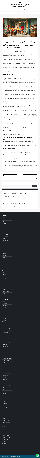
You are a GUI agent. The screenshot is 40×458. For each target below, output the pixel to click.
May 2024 (4, 274)
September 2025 (5, 240)
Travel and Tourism (5, 439)
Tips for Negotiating (6, 422)
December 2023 (5, 285)
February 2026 (5, 230)
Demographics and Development (5, 333)
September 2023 (5, 291)
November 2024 (5, 261)
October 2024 (4, 263)
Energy (3, 340)
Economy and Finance (6, 338)
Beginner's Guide (5, 311)
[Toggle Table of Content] (24, 51)
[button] (20, 13)
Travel (3, 426)
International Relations (6, 373)
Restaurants (4, 405)
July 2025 (4, 244)
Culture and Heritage (6, 328)
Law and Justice (5, 375)
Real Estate (4, 397)
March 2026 (4, 227)
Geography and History (6, 358)
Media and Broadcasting (6, 385)
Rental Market (5, 403)
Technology (4, 418)
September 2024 (5, 266)
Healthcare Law (5, 362)
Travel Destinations (5, 441)
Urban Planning (5, 448)
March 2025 (4, 253)
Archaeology (4, 305)
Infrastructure (4, 371)
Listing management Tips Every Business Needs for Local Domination (15, 203)
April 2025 (4, 251)
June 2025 (4, 247)
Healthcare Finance (5, 360)
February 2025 (5, 255)
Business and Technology (4, 321)
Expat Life (4, 354)
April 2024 (4, 276)
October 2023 (4, 289)
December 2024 (5, 259)
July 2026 (4, 219)
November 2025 (5, 236)
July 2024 (4, 270)
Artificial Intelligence (6, 309)
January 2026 (4, 232)
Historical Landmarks (6, 364)
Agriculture (4, 301)
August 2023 (4, 293)
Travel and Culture (5, 433)
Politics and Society (6, 393)
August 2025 (4, 242)
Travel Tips (4, 443)
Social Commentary (5, 409)
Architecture (4, 307)
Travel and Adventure (6, 431)
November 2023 (5, 287)
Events (3, 352)
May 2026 (4, 223)
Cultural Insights (5, 326)
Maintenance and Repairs (7, 383)
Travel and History (5, 435)
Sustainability (4, 416)
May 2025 (4, 249)
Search (4, 184)
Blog (4, 169)
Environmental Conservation (5, 347)
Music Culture (4, 389)
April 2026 (4, 225)
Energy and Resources (6, 342)
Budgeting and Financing (6, 316)
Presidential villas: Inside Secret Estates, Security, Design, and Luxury (15, 200)
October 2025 (4, 238)
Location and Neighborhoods (5, 380)
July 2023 (4, 295)
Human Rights (5, 369)
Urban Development (6, 445)
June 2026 (4, 221)
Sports (3, 414)
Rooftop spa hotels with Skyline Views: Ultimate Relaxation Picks (15, 193)
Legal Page (4, 377)
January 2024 (4, 283)
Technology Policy (5, 420)
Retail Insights (5, 407)
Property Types (5, 395)
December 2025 (5, 234)
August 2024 (4, 268)
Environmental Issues (6, 349)
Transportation (5, 424)
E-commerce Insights (6, 335)
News (3, 391)
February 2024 (5, 280)
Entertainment (5, 344)
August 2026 (4, 217)
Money (3, 387)
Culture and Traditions (6, 330)
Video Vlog (4, 450)
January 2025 (4, 257)
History (3, 366)
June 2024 (4, 272)
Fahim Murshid (17, 456)
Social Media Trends (6, 412)
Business (4, 318)
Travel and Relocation (6, 437)
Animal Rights (5, 303)
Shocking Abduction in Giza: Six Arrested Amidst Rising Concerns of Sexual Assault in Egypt (19, 206)
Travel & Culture (5, 428)
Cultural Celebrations (6, 323)
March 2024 (4, 278)
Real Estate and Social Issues (6, 400)
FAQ (3, 356)
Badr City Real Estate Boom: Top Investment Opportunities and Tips (15, 196)
